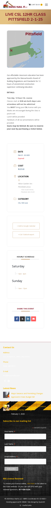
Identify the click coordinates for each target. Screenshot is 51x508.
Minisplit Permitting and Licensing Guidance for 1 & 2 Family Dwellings (28, 408)
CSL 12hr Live (23, 203)
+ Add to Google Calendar (26, 226)
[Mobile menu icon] (46, 4)
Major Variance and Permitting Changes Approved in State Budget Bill (27, 395)
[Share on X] (22, 318)
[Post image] (6, 395)
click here (31, 483)
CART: (36, 5)
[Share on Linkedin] (28, 318)
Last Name (9, 444)
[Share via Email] (33, 318)
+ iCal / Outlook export (26, 234)
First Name (9, 431)
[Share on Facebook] (16, 318)
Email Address (11, 456)
